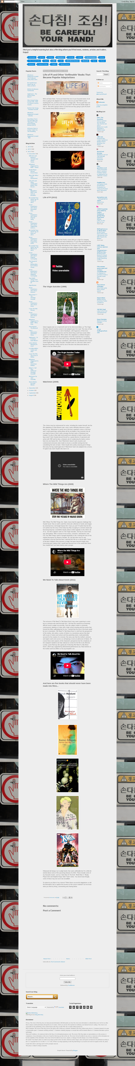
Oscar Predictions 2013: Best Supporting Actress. (33, 225)
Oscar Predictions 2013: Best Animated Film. (33, 208)
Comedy (71, 57)
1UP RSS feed (101, 309)
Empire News (101, 298)
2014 (29, 146)
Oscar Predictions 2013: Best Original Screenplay (33, 256)
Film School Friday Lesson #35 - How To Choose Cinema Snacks (32, 102)
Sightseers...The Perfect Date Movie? (32, 95)
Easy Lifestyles (102, 319)
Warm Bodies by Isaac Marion (33, 383)
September (32, 393)
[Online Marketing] (31, 1013)
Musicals (85, 61)
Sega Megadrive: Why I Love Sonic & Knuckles (33, 192)
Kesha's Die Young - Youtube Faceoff (32, 108)
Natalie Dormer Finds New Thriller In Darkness (102, 301)
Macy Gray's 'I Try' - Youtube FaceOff (33, 297)
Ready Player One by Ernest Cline (33, 171)
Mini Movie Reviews (73, 61)
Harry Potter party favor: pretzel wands (102, 289)
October (31, 390)
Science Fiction (43, 64)
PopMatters (101, 182)
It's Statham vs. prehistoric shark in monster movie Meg (102, 275)
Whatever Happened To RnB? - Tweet (33, 166)
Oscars (103, 61)
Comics (80, 57)
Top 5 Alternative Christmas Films (33, 333)
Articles (51, 57)
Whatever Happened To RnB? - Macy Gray (33, 322)
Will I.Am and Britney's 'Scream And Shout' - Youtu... (33, 159)
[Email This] (64, 898)
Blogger (75, 1050)
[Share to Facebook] (70, 898)
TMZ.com (100, 137)
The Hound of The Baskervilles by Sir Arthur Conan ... (33, 264)
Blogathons (60, 57)
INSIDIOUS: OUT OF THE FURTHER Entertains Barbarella (102, 157)
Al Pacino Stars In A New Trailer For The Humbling (32, 130)
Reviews (31, 64)
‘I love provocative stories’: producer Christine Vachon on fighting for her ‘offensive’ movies (102, 172)
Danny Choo (100, 202)
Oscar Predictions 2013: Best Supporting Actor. (33, 240)
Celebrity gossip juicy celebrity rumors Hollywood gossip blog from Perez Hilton (102, 214)
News (94, 61)
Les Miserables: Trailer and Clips (33, 350)
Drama (102, 57)
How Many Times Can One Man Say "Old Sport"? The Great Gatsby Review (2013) (32, 122)
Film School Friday (34, 61)
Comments (102, 86)
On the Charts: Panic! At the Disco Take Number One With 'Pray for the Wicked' (102, 235)
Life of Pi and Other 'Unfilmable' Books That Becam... (33, 184)
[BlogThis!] (66, 898)
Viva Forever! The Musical (33, 327)
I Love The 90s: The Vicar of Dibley (33, 355)
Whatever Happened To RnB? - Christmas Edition (33, 362)
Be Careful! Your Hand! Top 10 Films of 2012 (32, 84)
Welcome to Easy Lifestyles (102, 321)
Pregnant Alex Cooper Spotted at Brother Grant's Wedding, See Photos (102, 141)
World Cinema (65, 64)
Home (68, 958)
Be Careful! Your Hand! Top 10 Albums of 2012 (33, 248)
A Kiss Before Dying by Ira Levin (33, 344)
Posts (101, 83)
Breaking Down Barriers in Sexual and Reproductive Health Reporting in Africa (102, 256)
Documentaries (91, 57)
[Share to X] (68, 898)
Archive (42, 57)
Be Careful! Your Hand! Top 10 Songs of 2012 (33, 200)
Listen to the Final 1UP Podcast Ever (102, 311)
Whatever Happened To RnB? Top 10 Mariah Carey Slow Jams (32, 77)
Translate (61, 1007)
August (31, 395)
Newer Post (46, 958)
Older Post (88, 958)
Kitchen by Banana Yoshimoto (32, 89)
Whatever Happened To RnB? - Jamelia (32, 114)
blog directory (39, 1014)
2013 (29, 149)
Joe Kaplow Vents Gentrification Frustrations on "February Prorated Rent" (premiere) (102, 187)
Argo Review (32, 285)
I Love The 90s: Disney (33, 309)
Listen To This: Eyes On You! (101, 221)
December (32, 153)
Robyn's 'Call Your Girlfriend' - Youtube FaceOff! (33, 371)
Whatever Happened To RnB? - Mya (32, 136)
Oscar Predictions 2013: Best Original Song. (33, 216)
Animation (32, 57)
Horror (46, 61)
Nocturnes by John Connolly (33, 378)
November (32, 388)
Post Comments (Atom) (58, 962)
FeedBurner (71, 985)
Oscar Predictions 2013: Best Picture (33, 315)
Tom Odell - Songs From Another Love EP (33, 280)
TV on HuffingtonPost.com (102, 331)
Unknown (102, 102)
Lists (61, 61)
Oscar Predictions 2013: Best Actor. (33, 304)
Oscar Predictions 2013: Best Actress (33, 290)
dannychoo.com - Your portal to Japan (102, 198)
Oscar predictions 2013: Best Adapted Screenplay (33, 273)
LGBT (53, 61)
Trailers (54, 64)
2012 (29, 151)
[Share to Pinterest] (72, 898)
